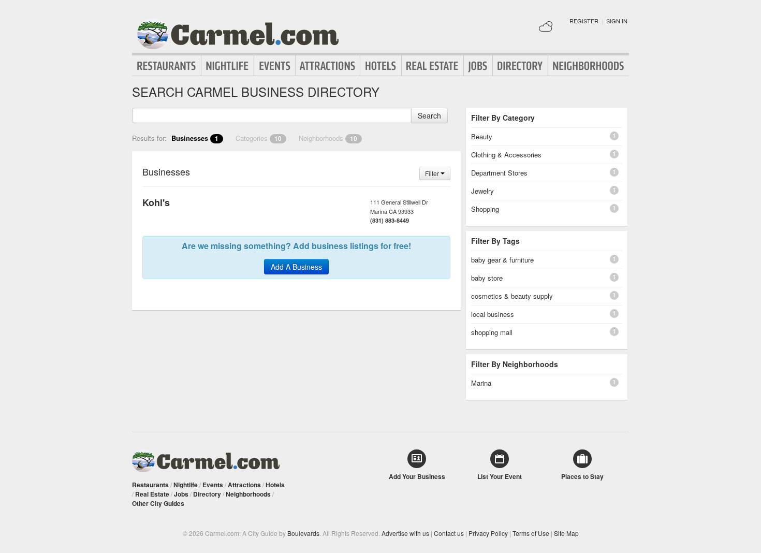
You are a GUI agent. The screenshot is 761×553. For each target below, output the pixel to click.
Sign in (616, 21)
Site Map (566, 533)
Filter (433, 173)
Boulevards (303, 533)
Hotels (380, 65)
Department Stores (499, 173)
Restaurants (167, 65)
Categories (259, 138)
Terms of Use (531, 533)
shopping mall (492, 332)
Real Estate (432, 65)
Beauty (481, 136)
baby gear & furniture (502, 260)
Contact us (449, 533)
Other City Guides (158, 503)
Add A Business (296, 266)
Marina (481, 383)
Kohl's (156, 202)
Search (429, 115)
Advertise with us (405, 533)
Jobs (478, 65)
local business (492, 314)
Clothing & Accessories (506, 154)
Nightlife (227, 65)
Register (583, 21)
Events (274, 65)
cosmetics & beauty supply (512, 296)
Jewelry (482, 191)
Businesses (194, 138)
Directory (520, 65)
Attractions (328, 65)
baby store (487, 278)
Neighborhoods (588, 65)
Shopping (485, 209)
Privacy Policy (488, 533)
